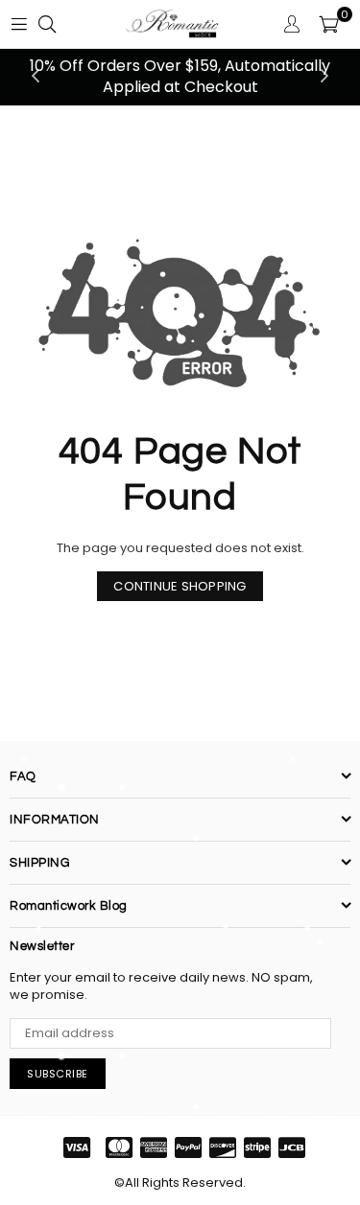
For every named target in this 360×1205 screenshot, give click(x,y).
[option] (180, 77)
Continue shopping (179, 586)
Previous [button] (35, 76)
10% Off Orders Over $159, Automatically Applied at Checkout (180, 76)
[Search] (47, 24)
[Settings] (292, 24)
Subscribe (57, 1073)
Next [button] (324, 76)
